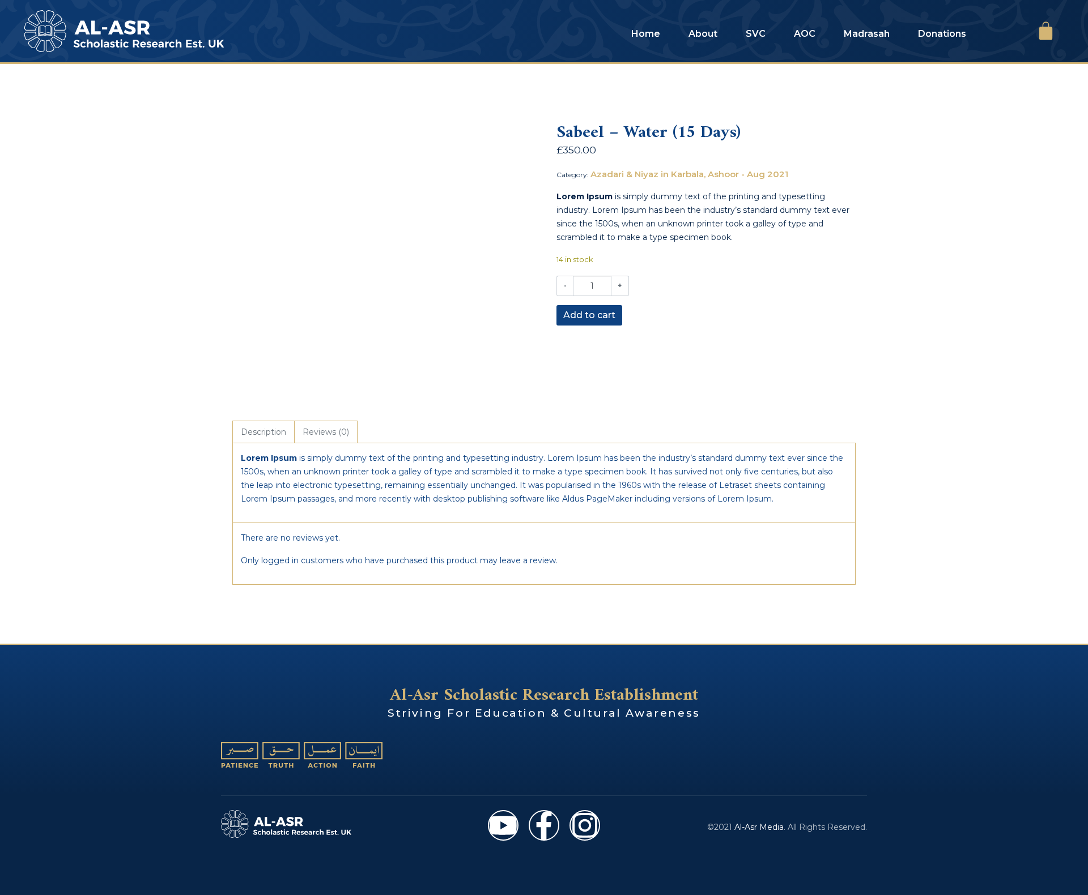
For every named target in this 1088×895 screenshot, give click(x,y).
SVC (756, 33)
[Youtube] (503, 825)
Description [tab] (263, 432)
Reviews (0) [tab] (326, 432)
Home (645, 33)
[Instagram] (585, 825)
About (702, 33)
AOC (804, 33)
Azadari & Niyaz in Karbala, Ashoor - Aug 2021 (689, 174)
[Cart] (1046, 31)
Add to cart (589, 315)
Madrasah (867, 33)
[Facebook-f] (544, 825)
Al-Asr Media (759, 827)
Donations (942, 33)
